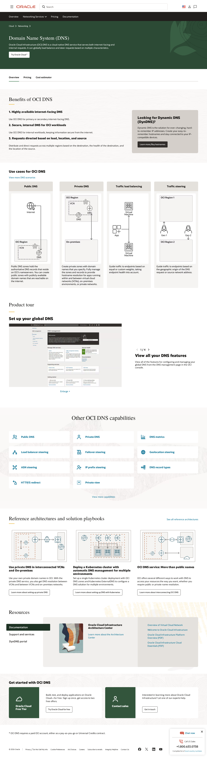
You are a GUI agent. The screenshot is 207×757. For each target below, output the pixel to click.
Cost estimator (44, 77)
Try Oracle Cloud (19, 54)
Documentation (70, 16)
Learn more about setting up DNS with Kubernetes (97, 592)
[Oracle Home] (26, 7)
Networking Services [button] (33, 16)
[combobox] (103, 6)
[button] (12, 6)
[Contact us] (195, 6)
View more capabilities (103, 496)
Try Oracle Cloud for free (59, 709)
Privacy (28, 749)
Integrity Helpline (111, 749)
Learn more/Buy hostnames (152, 144)
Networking (23, 26)
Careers (82, 749)
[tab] (28, 627)
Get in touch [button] (149, 709)
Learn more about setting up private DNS (29, 592)
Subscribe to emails (95, 749)
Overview (13, 16)
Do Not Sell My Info (40, 749)
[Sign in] (189, 6)
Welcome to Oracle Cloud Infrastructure (168, 629)
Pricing (54, 16)
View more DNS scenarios (22, 177)
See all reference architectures (182, 519)
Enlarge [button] (65, 391)
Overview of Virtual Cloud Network (165, 624)
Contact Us (125, 749)
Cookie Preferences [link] (58, 749)
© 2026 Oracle (14, 749)
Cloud (11, 26)
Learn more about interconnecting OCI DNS (159, 592)
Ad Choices (72, 749)
